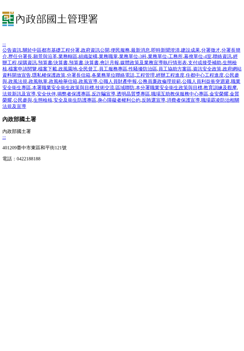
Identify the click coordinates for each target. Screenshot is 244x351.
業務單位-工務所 (165, 56)
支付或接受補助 (204, 62)
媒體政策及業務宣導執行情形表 (153, 62)
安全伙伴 (46, 93)
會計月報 (109, 62)
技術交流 (104, 87)
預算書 (76, 62)
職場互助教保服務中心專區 (179, 93)
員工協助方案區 (175, 68)
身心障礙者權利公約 (119, 100)
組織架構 (88, 56)
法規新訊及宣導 (19, 93)
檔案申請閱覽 (22, 68)
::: (4, 44)
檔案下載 (47, 68)
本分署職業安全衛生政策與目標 (169, 87)
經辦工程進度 (170, 75)
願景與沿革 (45, 56)
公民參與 (22, 100)
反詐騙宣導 (103, 93)
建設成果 (190, 50)
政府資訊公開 (95, 50)
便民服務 (120, 50)
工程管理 (145, 75)
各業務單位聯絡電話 (113, 75)
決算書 (92, 62)
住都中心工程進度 (205, 75)
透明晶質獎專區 (133, 93)
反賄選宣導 (153, 100)
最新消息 (140, 50)
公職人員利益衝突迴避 (206, 81)
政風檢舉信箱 (63, 81)
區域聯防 (124, 87)
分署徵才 (210, 50)
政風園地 (67, 68)
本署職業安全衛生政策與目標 (63, 87)
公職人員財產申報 (118, 81)
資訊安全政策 (207, 68)
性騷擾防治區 (143, 68)
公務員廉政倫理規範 (159, 81)
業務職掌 (108, 56)
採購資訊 (27, 62)
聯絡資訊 (222, 56)
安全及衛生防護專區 (75, 100)
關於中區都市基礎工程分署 (51, 50)
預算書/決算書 (53, 62)
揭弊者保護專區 (73, 93)
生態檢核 (42, 100)
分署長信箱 (78, 75)
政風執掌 (38, 81)
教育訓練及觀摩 (220, 87)
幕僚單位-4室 (198, 56)
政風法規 (17, 81)
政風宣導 (88, 81)
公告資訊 (11, 50)
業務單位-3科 (133, 56)
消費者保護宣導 (183, 100)
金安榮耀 (219, 93)
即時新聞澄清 (165, 50)
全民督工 (88, 68)
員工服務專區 (113, 68)
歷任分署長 (20, 56)
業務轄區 (67, 56)
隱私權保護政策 (48, 75)
